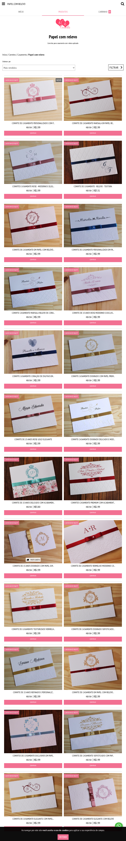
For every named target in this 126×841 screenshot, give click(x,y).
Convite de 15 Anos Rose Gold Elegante (33, 439)
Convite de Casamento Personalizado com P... (33, 123)
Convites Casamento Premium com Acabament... (93, 502)
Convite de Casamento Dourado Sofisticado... (93, 629)
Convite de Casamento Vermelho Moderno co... (93, 565)
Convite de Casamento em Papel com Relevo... (33, 249)
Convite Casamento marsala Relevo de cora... (33, 312)
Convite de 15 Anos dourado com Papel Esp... (33, 565)
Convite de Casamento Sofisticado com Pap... (93, 755)
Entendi (63, 837)
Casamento (22, 54)
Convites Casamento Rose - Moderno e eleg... (33, 186)
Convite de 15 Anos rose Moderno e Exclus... (93, 312)
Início (4, 54)
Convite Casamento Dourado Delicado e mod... (93, 439)
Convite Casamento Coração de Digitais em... (33, 376)
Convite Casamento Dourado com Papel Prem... (93, 376)
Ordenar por (6, 61)
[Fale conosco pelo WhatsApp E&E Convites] (119, 826)
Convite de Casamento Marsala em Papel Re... (93, 123)
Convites (12, 54)
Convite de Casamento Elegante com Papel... (33, 818)
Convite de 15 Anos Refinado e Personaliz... (33, 692)
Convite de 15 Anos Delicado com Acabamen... (33, 502)
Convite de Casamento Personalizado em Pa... (93, 249)
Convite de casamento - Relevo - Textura (93, 186)
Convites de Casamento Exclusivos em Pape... (33, 755)
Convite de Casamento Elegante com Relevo (93, 818)
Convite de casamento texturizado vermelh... (33, 629)
